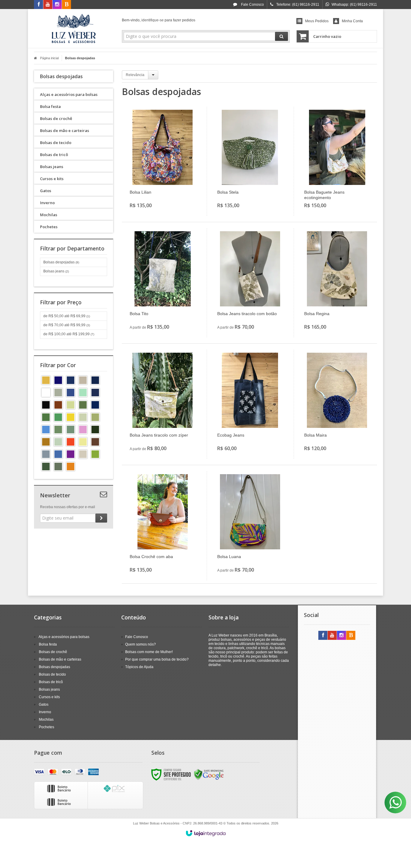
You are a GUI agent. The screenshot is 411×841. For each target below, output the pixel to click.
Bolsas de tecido (52, 674)
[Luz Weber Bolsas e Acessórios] (73, 29)
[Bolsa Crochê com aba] (162, 525)
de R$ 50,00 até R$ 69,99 (66, 316)
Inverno (45, 712)
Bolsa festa (48, 644)
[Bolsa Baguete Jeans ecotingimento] (337, 161)
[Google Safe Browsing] (209, 774)
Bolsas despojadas (61, 262)
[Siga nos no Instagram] (57, 5)
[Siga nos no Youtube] (47, 5)
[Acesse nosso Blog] (66, 5)
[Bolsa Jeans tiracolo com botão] (250, 282)
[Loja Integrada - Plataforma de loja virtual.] (205, 833)
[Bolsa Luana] (250, 525)
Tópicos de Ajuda (139, 667)
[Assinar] (101, 518)
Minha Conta (352, 21)
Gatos (43, 704)
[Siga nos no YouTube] (332, 636)
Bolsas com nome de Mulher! (149, 652)
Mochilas (46, 719)
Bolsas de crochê (53, 652)
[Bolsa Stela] (250, 161)
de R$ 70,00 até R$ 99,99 (66, 325)
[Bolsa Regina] (337, 282)
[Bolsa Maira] (337, 404)
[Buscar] (281, 36)
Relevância (135, 75)
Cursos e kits (49, 697)
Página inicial (49, 58)
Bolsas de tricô (51, 682)
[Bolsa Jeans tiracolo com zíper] (162, 404)
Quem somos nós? (140, 644)
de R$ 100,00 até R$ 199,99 (68, 334)
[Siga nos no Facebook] (38, 5)
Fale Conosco (252, 4)
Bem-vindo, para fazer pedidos (158, 20)
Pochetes (46, 727)
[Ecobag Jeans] (250, 404)
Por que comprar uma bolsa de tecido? (157, 659)
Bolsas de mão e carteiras (60, 659)
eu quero (166, 186)
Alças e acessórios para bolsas (64, 637)
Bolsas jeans (56, 271)
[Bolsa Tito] (162, 282)
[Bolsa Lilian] (162, 161)
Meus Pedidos (317, 21)
